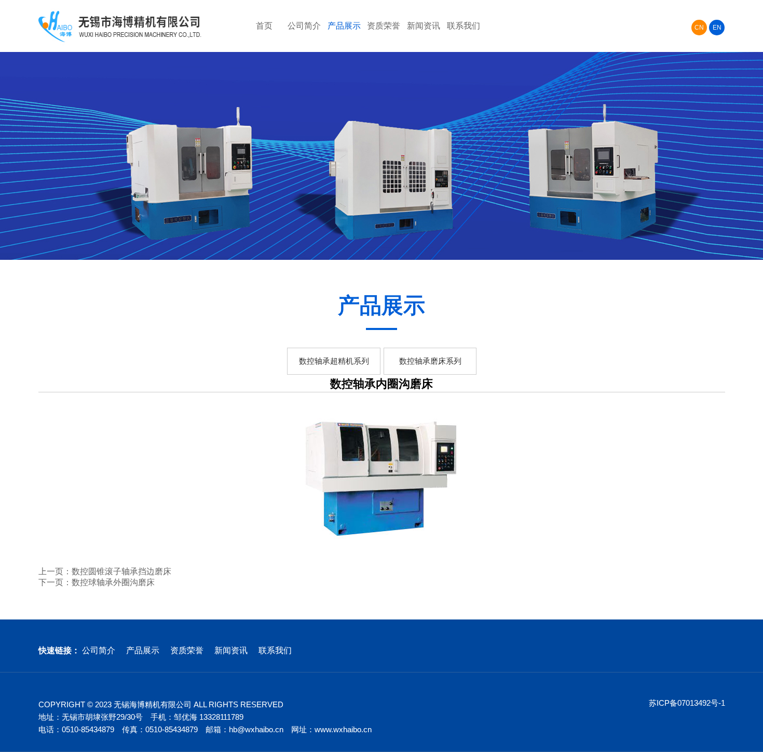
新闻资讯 (423, 25)
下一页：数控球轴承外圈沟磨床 (96, 582)
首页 (264, 25)
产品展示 (344, 25)
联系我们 (463, 25)
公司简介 (304, 25)
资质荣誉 (383, 25)
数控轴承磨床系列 (430, 361)
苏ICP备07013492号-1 (687, 702)
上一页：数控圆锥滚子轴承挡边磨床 (104, 571)
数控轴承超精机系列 (334, 361)
